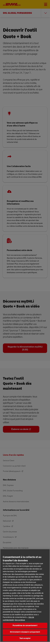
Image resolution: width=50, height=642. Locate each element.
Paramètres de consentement (25, 625)
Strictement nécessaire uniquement (25, 632)
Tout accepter (25, 638)
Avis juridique (20, 620)
